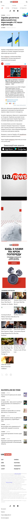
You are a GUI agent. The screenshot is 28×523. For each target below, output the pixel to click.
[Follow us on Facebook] (14, 11)
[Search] (26, 2)
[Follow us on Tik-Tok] (10, 11)
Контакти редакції (5, 518)
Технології (17, 466)
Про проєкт (3, 509)
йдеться (7, 56)
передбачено (23, 134)
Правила (3, 512)
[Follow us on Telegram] (17, 11)
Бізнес (3, 466)
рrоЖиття (17, 469)
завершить (12, 139)
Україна (8, 15)
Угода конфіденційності (6, 515)
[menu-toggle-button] (1, 2)
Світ (2, 460)
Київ (2, 463)
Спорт (3, 469)
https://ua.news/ (18, 473)
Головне (3, 15)
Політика (17, 463)
